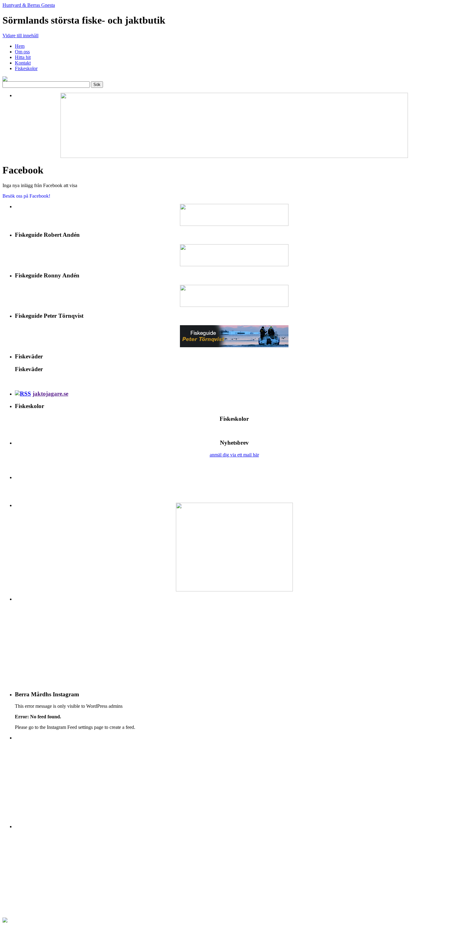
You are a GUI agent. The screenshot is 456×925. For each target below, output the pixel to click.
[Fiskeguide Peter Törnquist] (234, 336)
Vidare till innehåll (20, 35)
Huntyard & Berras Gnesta (28, 5)
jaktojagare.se (50, 393)
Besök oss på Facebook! (26, 196)
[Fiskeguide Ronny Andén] (234, 296)
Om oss (22, 51)
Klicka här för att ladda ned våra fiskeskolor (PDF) (234, 430)
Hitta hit (23, 57)
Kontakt (23, 62)
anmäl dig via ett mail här (234, 454)
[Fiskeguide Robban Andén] (234, 255)
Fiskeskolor (26, 68)
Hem (20, 46)
